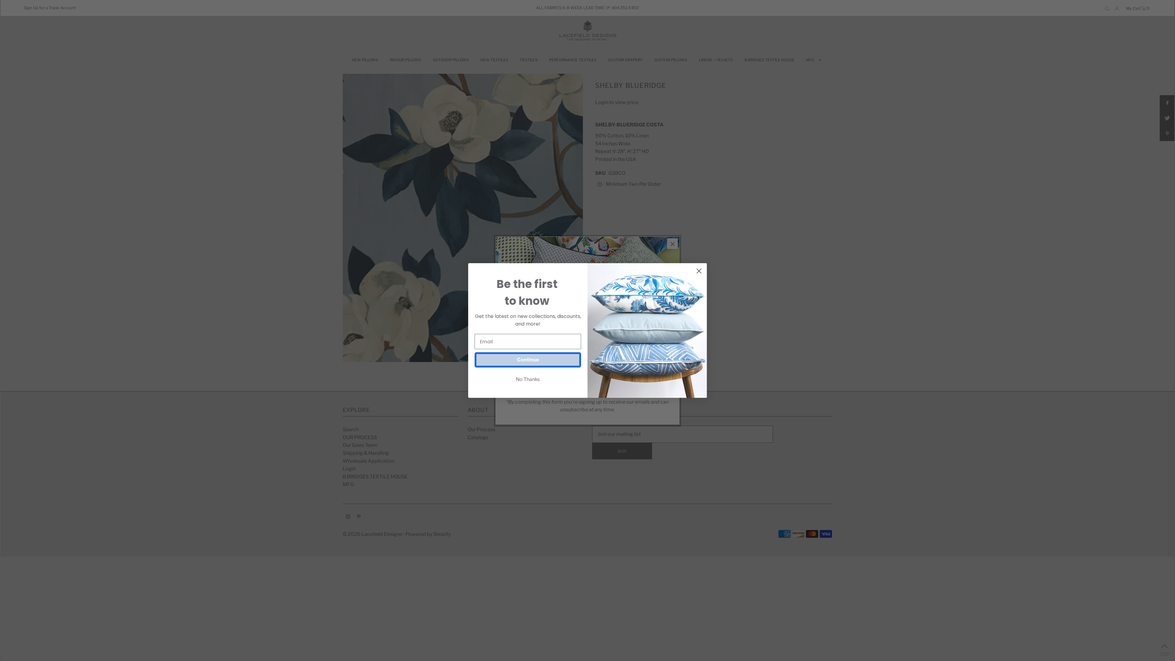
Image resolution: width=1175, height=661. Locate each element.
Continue (528, 360)
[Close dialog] (699, 271)
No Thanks (528, 379)
